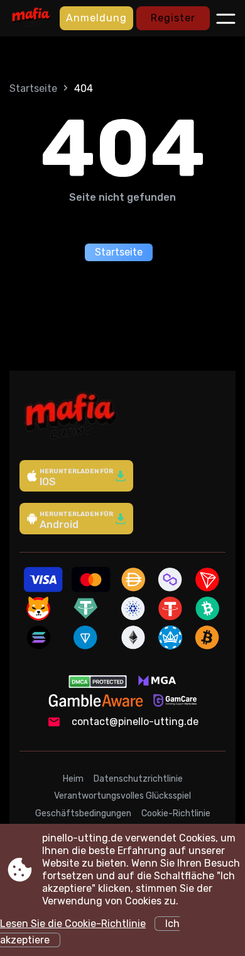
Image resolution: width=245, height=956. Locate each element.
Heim (73, 778)
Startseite (33, 88)
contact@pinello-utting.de (135, 722)
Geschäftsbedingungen (83, 813)
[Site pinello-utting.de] (31, 18)
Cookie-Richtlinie (175, 813)
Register (173, 18)
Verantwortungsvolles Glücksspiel (122, 795)
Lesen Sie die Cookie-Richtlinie (73, 924)
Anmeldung (96, 18)
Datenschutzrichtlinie (138, 778)
